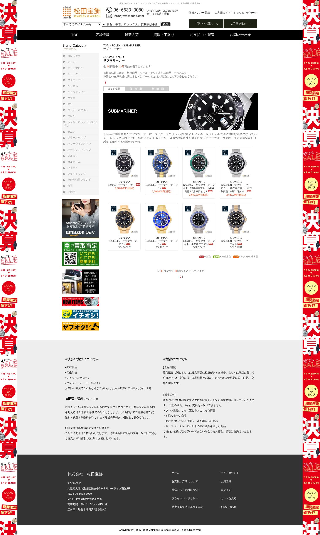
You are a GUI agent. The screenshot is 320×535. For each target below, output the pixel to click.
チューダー (74, 74)
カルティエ (74, 161)
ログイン (226, 489)
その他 (71, 191)
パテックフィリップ (79, 149)
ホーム (176, 472)
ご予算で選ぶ (238, 23)
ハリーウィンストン (79, 143)
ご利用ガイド (223, 12)
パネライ (72, 167)
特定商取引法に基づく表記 (187, 506)
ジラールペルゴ (76, 137)
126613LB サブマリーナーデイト (161, 184)
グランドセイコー (77, 92)
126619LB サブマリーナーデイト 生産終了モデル (199, 240)
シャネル (72, 86)
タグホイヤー (75, 80)
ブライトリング (76, 173)
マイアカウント (230, 472)
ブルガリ (72, 155)
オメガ (71, 62)
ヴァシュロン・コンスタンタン (81, 124)
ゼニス (71, 131)
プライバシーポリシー (185, 498)
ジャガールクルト (77, 110)
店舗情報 (102, 35)
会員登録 (226, 481)
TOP (74, 35)
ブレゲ (71, 116)
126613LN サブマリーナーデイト (236, 240)
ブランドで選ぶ (204, 23)
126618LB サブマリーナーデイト (161, 240)
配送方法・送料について (186, 489)
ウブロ (71, 98)
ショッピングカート (245, 12)
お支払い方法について (185, 481)
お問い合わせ (240, 35)
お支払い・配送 (202, 35)
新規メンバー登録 (199, 12)
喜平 (70, 185)
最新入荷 (132, 35)
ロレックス (74, 56)
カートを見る (228, 498)
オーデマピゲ (75, 68)
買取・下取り (163, 35)
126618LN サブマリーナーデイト (124, 240)
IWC (69, 104)
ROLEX (115, 45)
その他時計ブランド (79, 179)
